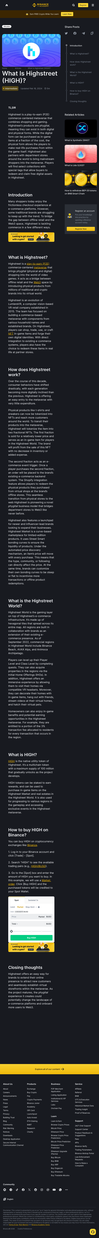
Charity (30, 1132)
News (5, 1099)
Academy (31, 1107)
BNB (77, 1096)
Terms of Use (13, 1225)
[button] (92, 5)
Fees (77, 1139)
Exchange (31, 1089)
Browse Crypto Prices (60, 1125)
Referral (78, 1092)
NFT (10, 333)
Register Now (81, 229)
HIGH (11, 761)
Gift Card (31, 1110)
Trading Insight (81, 1109)
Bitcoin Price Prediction (61, 1141)
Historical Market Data (84, 1106)
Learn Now (67, 14)
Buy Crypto (32, 1092)
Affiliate (78, 1089)
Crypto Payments (34, 1099)
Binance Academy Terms (41, 1225)
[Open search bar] (72, 5)
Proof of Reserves (82, 1113)
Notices (6, 1132)
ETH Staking (32, 1121)
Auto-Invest (32, 1117)
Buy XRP (54, 1164)
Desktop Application (11, 1139)
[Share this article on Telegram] (83, 33)
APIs (77, 1142)
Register (83, 5)
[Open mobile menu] (93, 5)
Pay (28, 1096)
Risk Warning (8, 1128)
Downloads (7, 1135)
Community (8, 1125)
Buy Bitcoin (55, 1157)
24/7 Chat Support (83, 1126)
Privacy (6, 1114)
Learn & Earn (56, 1121)
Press (5, 1103)
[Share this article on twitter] (66, 33)
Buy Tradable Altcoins (60, 1175)
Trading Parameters (83, 1150)
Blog (5, 1121)
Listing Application (59, 1095)
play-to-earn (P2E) (38, 263)
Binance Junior (33, 1103)
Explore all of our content (47, 1069)
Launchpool (32, 1114)
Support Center (81, 1129)
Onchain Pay (56, 1108)
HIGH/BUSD (38, 866)
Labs (53, 1105)
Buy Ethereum (57, 1172)
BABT (29, 1125)
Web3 (37, 282)
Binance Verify (81, 1146)
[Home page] (40, 5)
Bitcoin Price (56, 1128)
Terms (5, 1110)
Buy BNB (55, 1161)
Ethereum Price (57, 1132)
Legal (5, 1107)
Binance (32, 845)
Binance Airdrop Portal (84, 1153)
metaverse (40, 267)
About (5, 1089)
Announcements (10, 1096)
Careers (6, 1092)
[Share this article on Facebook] (74, 33)
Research (31, 1128)
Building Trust (9, 1117)
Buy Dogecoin (57, 1168)
